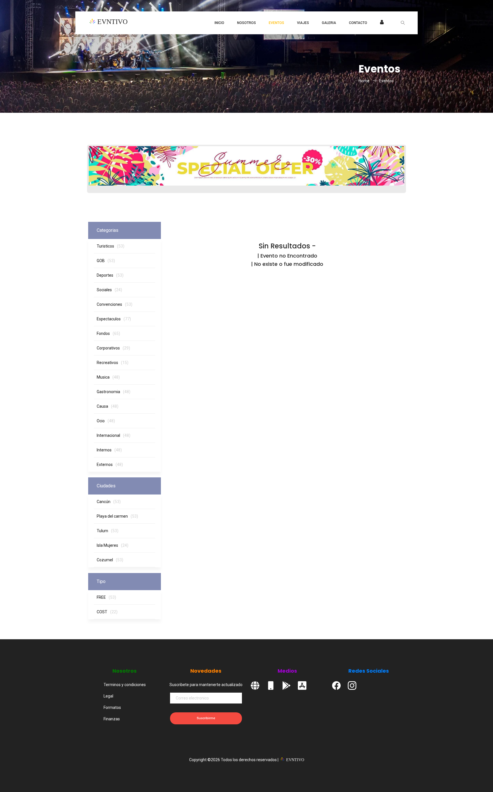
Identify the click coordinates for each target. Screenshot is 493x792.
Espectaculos (114, 319)
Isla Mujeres (112, 545)
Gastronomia (113, 391)
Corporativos (113, 348)
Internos (109, 450)
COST (107, 612)
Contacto (358, 23)
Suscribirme (206, 718)
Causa (107, 406)
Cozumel (110, 560)
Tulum (107, 530)
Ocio (106, 421)
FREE (106, 597)
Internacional (113, 435)
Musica (108, 377)
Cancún (109, 501)
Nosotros (246, 23)
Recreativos (112, 362)
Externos (110, 464)
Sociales (109, 290)
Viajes (303, 23)
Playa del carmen (117, 516)
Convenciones (114, 304)
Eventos (276, 23)
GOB (106, 260)
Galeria (329, 23)
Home (364, 81)
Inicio (219, 23)
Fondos (108, 333)
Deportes (110, 275)
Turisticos (110, 246)
